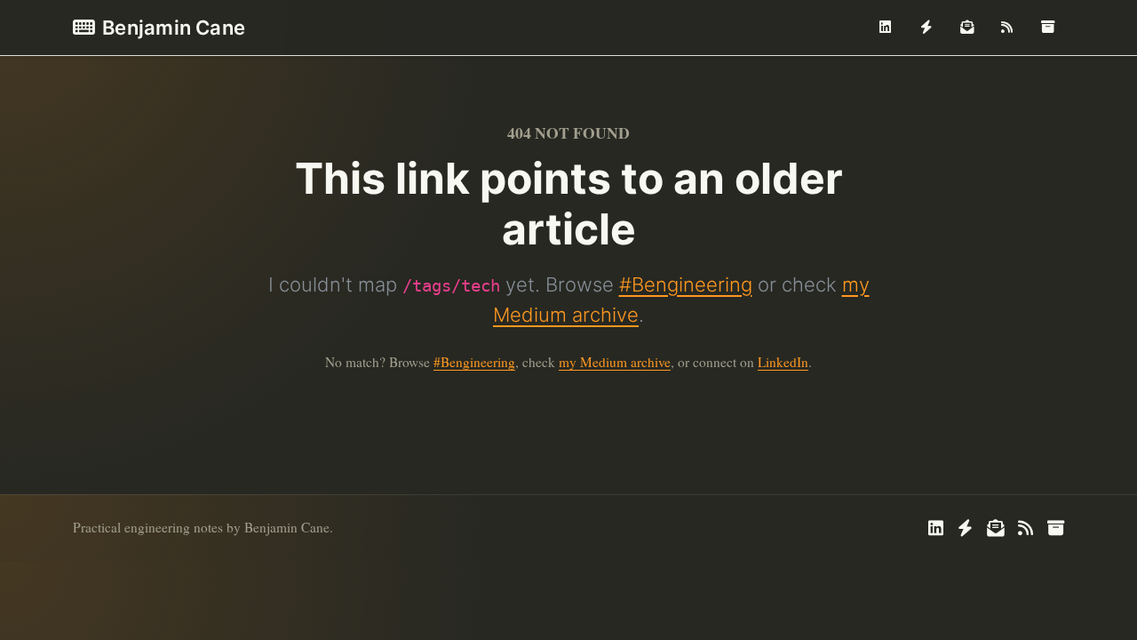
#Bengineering (685, 284)
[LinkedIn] (885, 27)
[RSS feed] (1007, 27)
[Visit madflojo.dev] (926, 27)
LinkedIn (783, 362)
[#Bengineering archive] (1047, 27)
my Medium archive (615, 362)
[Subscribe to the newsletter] (966, 27)
